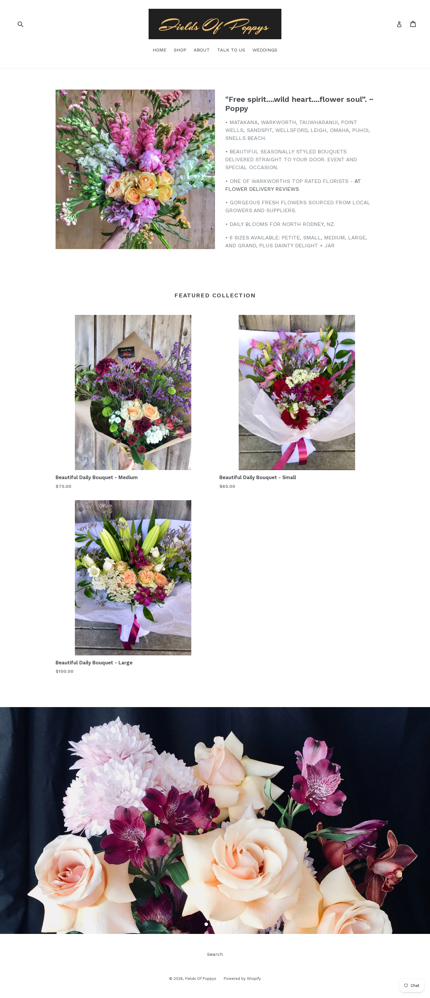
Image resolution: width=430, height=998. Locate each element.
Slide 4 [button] (224, 924)
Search (215, 954)
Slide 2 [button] (212, 924)
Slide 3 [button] (218, 924)
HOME (159, 50)
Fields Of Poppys (200, 978)
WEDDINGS (264, 50)
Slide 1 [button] (206, 924)
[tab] (206, 924)
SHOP (180, 50)
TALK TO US (231, 50)
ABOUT (202, 50)
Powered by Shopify (242, 978)
